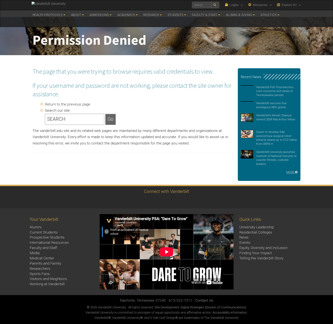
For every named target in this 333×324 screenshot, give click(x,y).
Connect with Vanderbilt (166, 191)
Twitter (155, 201)
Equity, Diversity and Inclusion (263, 248)
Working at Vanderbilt (47, 284)
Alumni (35, 227)
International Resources (49, 242)
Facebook (134, 201)
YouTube (165, 201)
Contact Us (204, 300)
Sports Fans (40, 274)
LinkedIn (176, 201)
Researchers (40, 268)
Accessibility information (230, 312)
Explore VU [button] (288, 5)
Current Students (44, 232)
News (244, 237)
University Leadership (256, 227)
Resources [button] (259, 5)
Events (244, 242)
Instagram (144, 201)
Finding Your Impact (255, 253)
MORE (290, 172)
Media (35, 253)
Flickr (186, 201)
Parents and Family (45, 263)
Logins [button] (233, 5)
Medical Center (42, 258)
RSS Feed (197, 201)
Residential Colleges (255, 232)
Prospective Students (47, 237)
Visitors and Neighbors (48, 279)
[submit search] (215, 5)
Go (110, 119)
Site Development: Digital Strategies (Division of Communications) (200, 307)
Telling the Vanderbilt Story (261, 258)
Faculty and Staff (43, 248)
